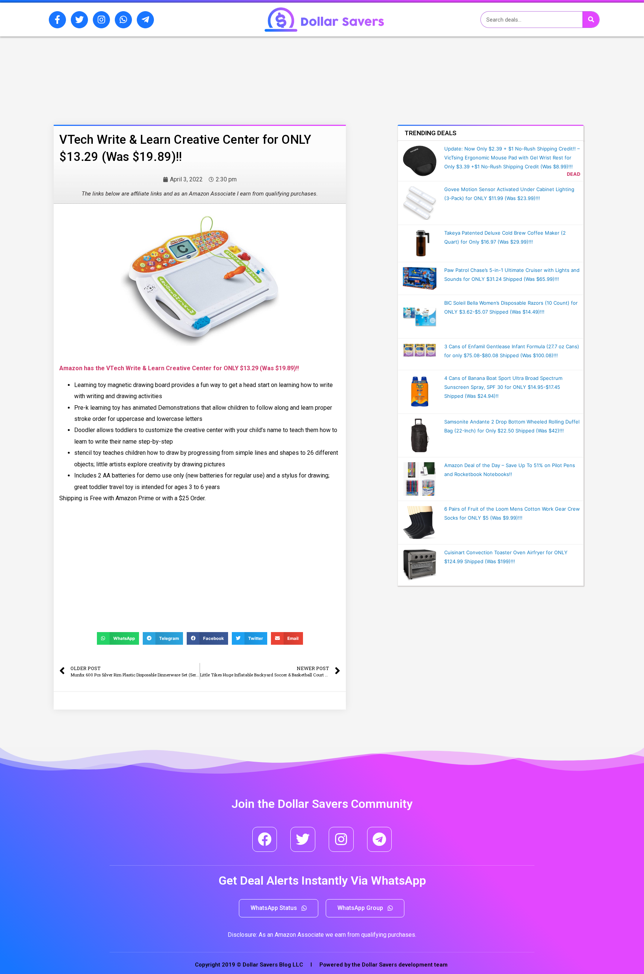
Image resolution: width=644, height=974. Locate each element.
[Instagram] (101, 19)
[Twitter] (79, 19)
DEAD (573, 174)
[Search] (591, 20)
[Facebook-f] (57, 19)
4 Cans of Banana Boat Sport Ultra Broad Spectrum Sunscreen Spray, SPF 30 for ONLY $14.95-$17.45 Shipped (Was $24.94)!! (503, 387)
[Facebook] (264, 839)
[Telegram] (379, 839)
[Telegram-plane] (145, 19)
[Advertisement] (178, 75)
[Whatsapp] (123, 19)
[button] (278, 908)
